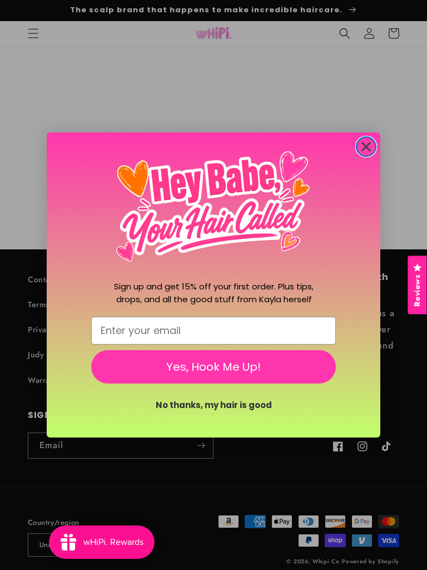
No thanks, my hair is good (214, 405)
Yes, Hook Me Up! (213, 367)
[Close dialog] (366, 146)
